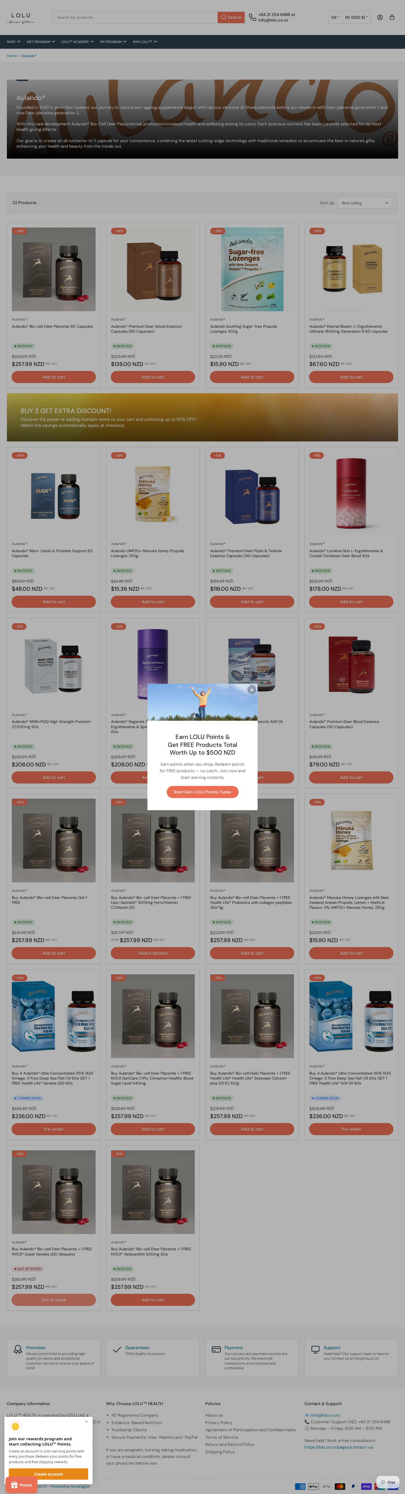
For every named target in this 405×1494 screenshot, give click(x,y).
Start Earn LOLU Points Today (202, 792)
